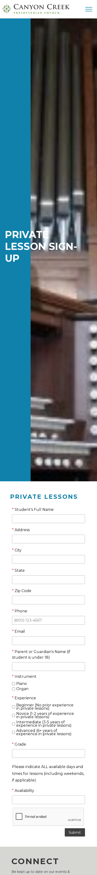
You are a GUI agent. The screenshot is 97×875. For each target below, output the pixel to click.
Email (18, 631)
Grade (19, 744)
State (18, 570)
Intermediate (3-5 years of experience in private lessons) (44, 724)
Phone (19, 611)
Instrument (24, 676)
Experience (24, 698)
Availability (23, 790)
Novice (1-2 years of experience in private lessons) (45, 715)
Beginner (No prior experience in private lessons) (44, 707)
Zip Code (21, 591)
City (16, 550)
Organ (22, 689)
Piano (21, 683)
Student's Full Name (33, 509)
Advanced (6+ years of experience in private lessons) (44, 732)
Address (21, 530)
